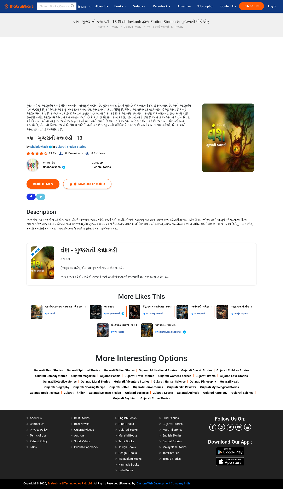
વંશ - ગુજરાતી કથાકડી (88, 250)
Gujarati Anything (124, 398)
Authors (79, 435)
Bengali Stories (172, 441)
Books (119, 6)
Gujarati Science (242, 392)
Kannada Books (129, 464)
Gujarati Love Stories (234, 376)
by (46, 313)
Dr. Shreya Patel (154, 313)
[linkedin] (247, 427)
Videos (138, 6)
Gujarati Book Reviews (44, 392)
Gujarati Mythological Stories (219, 387)
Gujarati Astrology (215, 392)
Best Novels (81, 424)
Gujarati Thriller (74, 392)
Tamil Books (126, 441)
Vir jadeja (119, 331)
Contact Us (228, 6)
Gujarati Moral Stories (95, 381)
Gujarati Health (230, 381)
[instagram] (221, 427)
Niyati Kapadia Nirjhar (170, 331)
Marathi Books (128, 435)
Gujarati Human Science (170, 381)
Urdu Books (126, 470)
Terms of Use (38, 435)
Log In (272, 6)
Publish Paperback (86, 447)
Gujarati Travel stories (139, 376)
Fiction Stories (101, 167)
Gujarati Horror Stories (148, 387)
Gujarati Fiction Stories (71, 146)
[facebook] (212, 427)
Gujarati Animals (188, 392)
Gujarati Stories (173, 424)
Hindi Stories (171, 418)
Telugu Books (127, 447)
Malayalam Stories (174, 447)
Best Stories (81, 418)
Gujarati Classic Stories (196, 370)
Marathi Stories (172, 429)
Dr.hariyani (199, 313)
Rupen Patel (113, 313)
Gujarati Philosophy (203, 381)
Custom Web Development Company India (163, 483)
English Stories (172, 435)
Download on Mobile (91, 183)
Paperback (160, 6)
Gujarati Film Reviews (181, 387)
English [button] (83, 7)
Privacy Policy (39, 429)
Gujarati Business (137, 392)
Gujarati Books (128, 429)
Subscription (205, 6)
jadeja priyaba (241, 313)
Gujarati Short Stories (48, 370)
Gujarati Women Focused (174, 376)
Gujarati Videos (84, 429)
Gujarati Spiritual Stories (83, 370)
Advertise (184, 6)
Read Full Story (43, 183)
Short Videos (82, 441)
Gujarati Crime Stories (155, 398)
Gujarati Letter (119, 387)
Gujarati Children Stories (232, 370)
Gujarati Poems (110, 376)
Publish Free (251, 6)
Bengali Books (128, 453)
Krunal (51, 313)
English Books (128, 418)
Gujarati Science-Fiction (105, 392)
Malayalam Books (130, 458)
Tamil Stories (171, 453)
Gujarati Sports (163, 392)
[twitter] (230, 427)
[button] (72, 6)
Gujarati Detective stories (60, 381)
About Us (101, 6)
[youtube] (238, 427)
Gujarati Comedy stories (51, 376)
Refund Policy (38, 441)
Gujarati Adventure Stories (131, 381)
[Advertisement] (141, 68)
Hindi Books (126, 424)
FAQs (33, 447)
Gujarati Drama (206, 376)
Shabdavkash (39, 146)
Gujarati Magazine (83, 376)
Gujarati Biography (56, 387)
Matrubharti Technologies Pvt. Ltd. (71, 483)
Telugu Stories (172, 458)
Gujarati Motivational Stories (158, 370)
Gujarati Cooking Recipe (89, 387)
